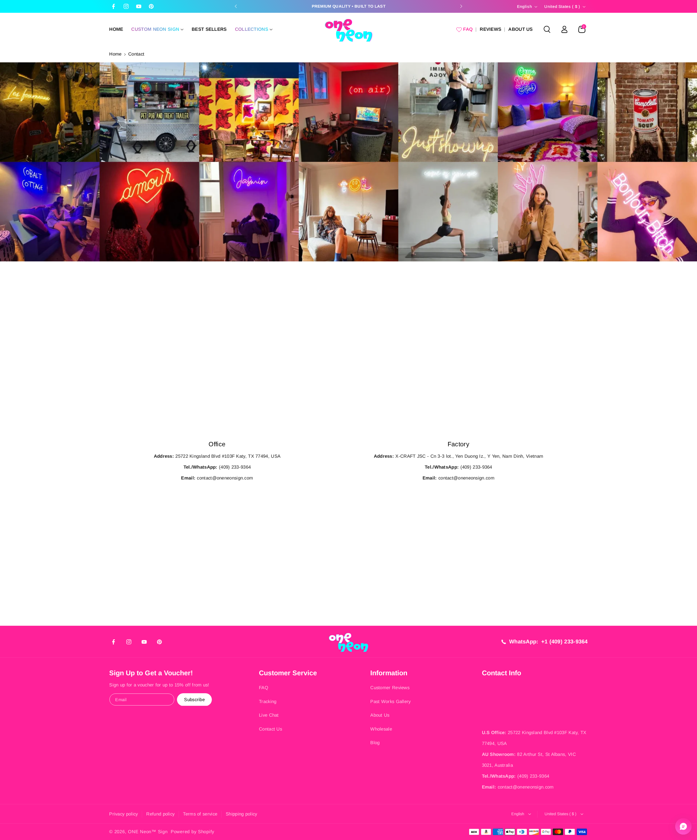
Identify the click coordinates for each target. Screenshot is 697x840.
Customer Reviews (389, 687)
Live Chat (269, 715)
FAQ (263, 687)
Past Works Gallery (390, 701)
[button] (157, 29)
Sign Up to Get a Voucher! (151, 673)
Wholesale (381, 729)
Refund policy (160, 814)
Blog (375, 742)
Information (388, 673)
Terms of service (200, 814)
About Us (379, 715)
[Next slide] (461, 6)
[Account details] (564, 29)
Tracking (267, 701)
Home (115, 54)
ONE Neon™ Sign (147, 831)
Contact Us (270, 729)
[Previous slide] (236, 6)
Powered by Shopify (192, 831)
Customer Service (288, 673)
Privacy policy (123, 814)
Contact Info (501, 673)
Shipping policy (241, 814)
